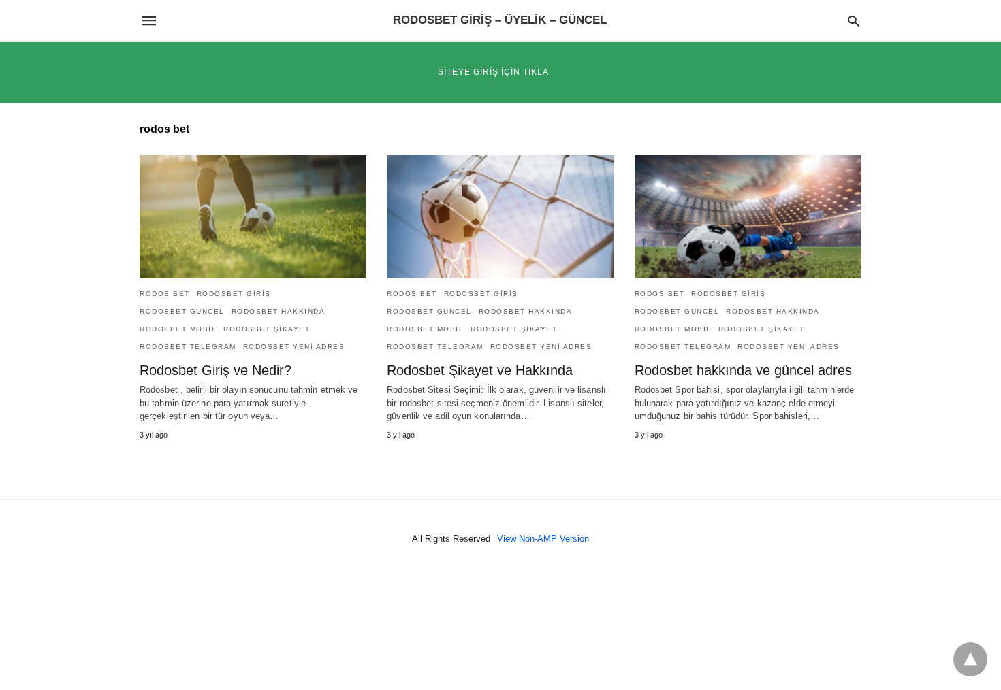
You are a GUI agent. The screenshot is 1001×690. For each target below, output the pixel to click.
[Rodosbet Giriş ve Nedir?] (253, 216)
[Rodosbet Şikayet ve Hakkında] (500, 216)
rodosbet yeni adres (294, 346)
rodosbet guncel (182, 311)
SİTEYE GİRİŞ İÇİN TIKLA (493, 72)
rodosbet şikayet (266, 329)
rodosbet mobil (178, 329)
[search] (853, 21)
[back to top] (970, 659)
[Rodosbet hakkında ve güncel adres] (748, 216)
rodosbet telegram (188, 346)
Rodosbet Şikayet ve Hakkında (480, 370)
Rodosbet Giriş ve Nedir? (215, 370)
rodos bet (165, 293)
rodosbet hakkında (278, 311)
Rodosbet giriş (234, 293)
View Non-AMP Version (543, 538)
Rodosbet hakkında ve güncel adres (743, 370)
